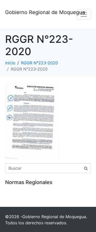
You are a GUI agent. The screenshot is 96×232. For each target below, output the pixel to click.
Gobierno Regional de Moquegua (45, 12)
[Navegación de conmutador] (84, 14)
